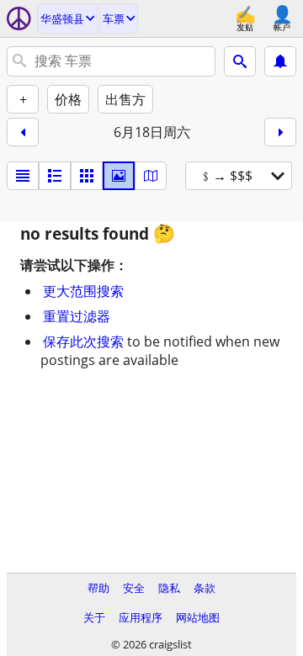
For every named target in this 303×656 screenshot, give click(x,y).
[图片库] (119, 175)
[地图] (151, 175)
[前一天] (23, 132)
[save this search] (280, 61)
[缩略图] (55, 175)
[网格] (87, 175)
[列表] (23, 175)
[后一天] (280, 132)
